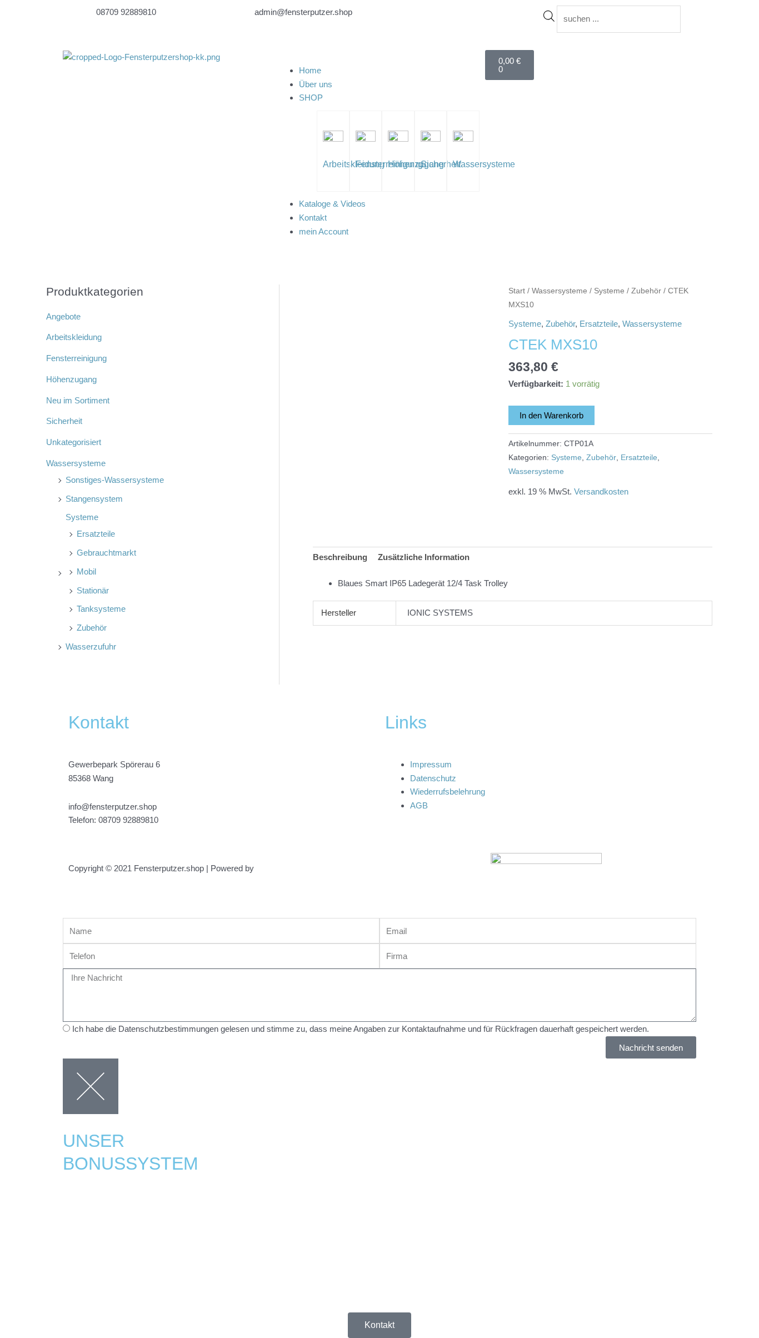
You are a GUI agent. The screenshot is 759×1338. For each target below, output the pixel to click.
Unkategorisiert (73, 442)
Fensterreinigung (76, 358)
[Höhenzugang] (398, 139)
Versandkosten (601, 491)
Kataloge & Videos (332, 203)
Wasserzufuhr (91, 646)
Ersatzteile (96, 533)
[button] (379, 57)
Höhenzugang (71, 379)
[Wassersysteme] (463, 139)
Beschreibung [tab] (340, 557)
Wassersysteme (484, 164)
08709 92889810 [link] (128, 820)
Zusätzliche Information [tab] (424, 557)
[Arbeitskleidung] (333, 139)
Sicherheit (441, 164)
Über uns (315, 84)
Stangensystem (94, 498)
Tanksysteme (101, 608)
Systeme (82, 517)
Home (310, 70)
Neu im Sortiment (77, 400)
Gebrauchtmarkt (106, 552)
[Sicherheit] (431, 139)
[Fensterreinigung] (366, 139)
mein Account (323, 231)
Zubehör (92, 627)
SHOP (311, 97)
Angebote (63, 316)
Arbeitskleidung (74, 337)
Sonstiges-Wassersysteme (115, 480)
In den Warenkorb (551, 415)
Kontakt (313, 217)
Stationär (93, 590)
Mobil (86, 571)
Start (516, 291)
